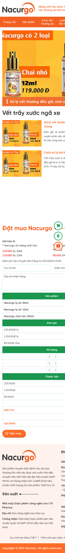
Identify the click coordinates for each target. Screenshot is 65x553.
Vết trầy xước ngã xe (31, 113)
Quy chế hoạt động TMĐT (23, 537)
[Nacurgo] (18, 8)
